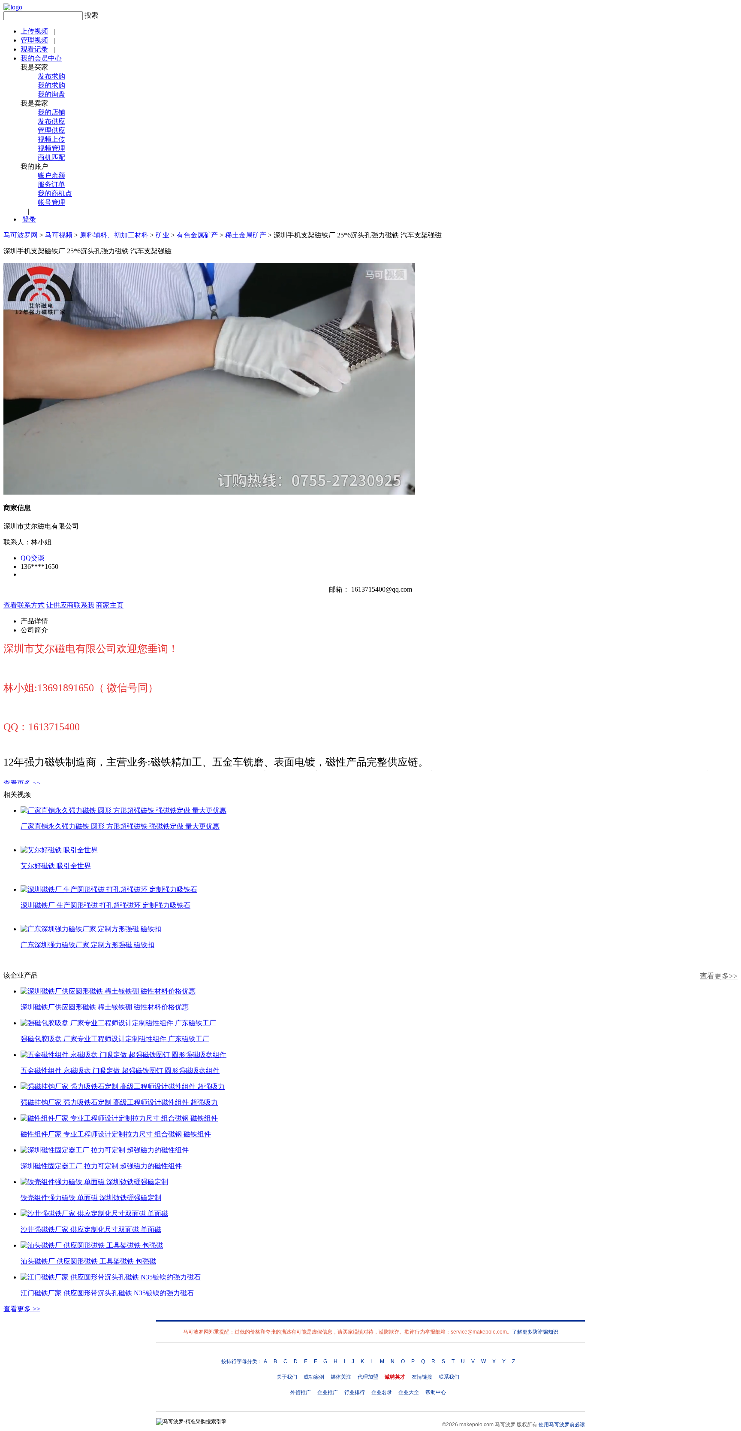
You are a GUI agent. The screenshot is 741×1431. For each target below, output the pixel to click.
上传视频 (34, 31)
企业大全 (408, 1392)
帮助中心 (435, 1392)
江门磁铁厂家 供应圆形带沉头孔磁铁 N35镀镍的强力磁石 (107, 1293)
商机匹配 (51, 157)
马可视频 (58, 235)
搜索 (91, 15)
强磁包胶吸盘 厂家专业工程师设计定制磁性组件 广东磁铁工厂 (115, 1038)
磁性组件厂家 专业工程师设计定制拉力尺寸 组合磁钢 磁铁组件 (116, 1134)
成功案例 (314, 1377)
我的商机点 (55, 193)
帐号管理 (51, 202)
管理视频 (34, 40)
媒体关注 (341, 1377)
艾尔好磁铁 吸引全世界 (56, 865)
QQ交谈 (33, 558)
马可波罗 (505, 1425)
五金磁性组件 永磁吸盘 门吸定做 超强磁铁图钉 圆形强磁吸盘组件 (120, 1070)
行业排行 (354, 1392)
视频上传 (51, 139)
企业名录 (381, 1392)
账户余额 (51, 175)
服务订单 (51, 184)
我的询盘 (51, 94)
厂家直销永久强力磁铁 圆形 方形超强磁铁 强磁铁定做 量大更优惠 (120, 826)
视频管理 (51, 148)
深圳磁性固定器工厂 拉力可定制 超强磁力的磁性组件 (101, 1166)
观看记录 (34, 49)
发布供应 (51, 121)
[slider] (209, 478)
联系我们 (449, 1377)
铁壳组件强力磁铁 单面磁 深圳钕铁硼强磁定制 (91, 1197)
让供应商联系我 (70, 605)
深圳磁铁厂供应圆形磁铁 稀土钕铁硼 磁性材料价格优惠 (105, 1007)
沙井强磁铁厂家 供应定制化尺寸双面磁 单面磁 (91, 1229)
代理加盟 (368, 1377)
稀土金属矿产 (245, 235)
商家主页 (110, 605)
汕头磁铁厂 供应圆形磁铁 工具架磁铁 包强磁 (88, 1261)
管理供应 (51, 130)
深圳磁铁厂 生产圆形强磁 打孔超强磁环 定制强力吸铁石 (105, 905)
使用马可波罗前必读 (562, 1425)
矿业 (162, 235)
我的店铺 (51, 112)
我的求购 (51, 85)
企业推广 (327, 1392)
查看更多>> (719, 976)
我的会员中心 (41, 58)
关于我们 (287, 1377)
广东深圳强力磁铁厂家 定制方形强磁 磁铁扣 (87, 944)
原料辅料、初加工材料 (114, 235)
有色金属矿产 (197, 235)
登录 (29, 219)
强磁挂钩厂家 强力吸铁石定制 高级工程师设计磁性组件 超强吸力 (119, 1102)
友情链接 (422, 1377)
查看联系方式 (24, 605)
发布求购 (51, 76)
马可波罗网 (20, 235)
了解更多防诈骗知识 (535, 1332)
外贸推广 (300, 1392)
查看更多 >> (21, 783)
